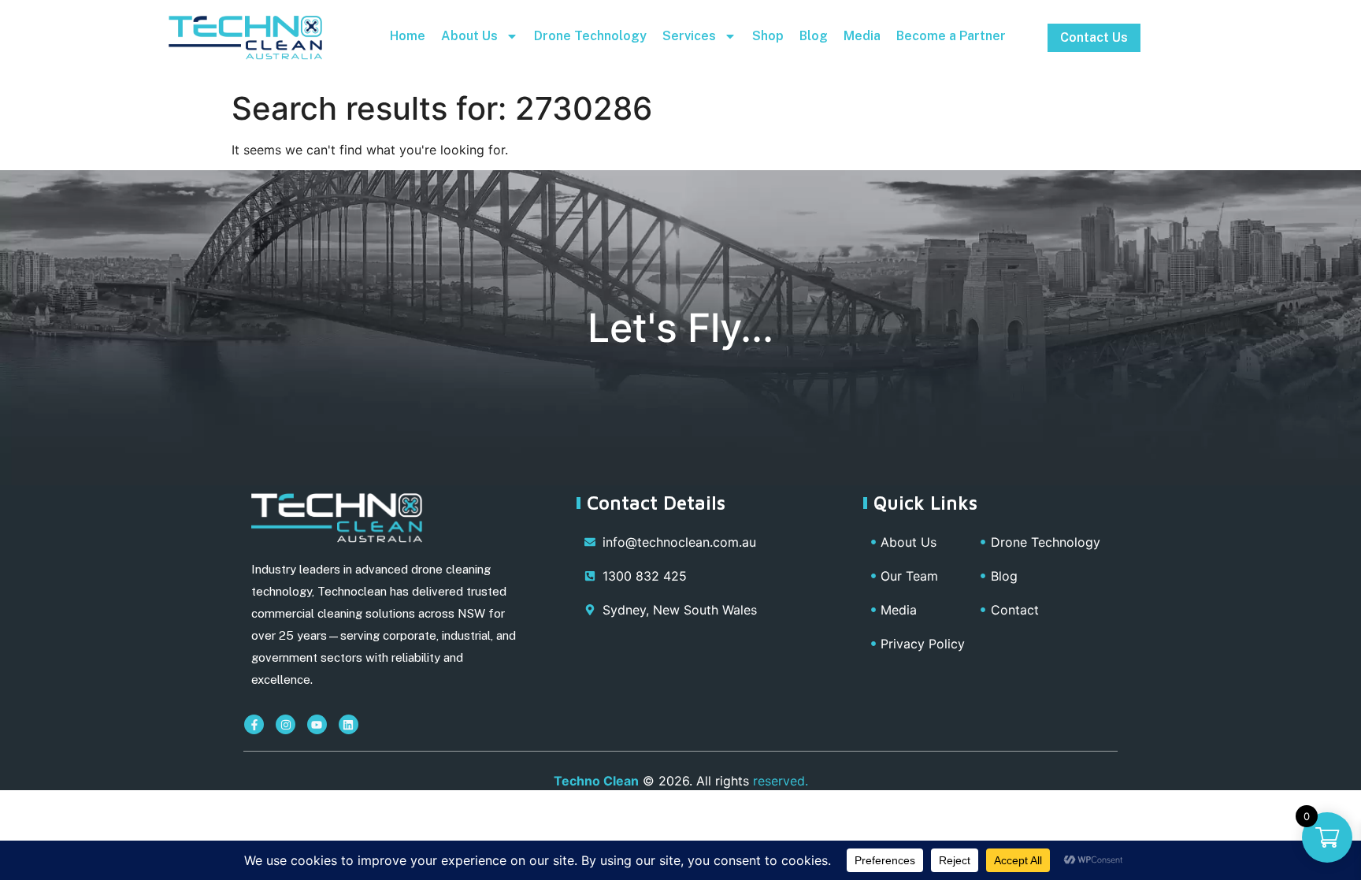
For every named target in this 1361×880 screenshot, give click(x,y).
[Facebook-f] (254, 724)
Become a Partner (951, 35)
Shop (768, 35)
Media (862, 35)
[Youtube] (317, 724)
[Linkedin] (348, 724)
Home (407, 35)
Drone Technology (590, 35)
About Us (469, 35)
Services (689, 35)
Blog (813, 35)
